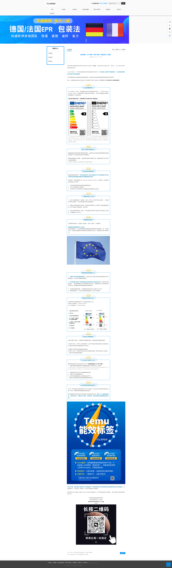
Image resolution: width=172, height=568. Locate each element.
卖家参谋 (108, 9)
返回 (123, 553)
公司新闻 (50, 53)
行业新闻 (50, 57)
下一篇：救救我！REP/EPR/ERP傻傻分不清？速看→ (78, 554)
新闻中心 (119, 9)
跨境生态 (52, 13)
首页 (52, 9)
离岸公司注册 (97, 9)
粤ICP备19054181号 (78, 565)
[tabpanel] (86, 29)
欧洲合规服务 (86, 9)
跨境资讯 (50, 61)
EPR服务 (74, 9)
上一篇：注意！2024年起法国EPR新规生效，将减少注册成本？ (80, 552)
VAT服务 (63, 9)
